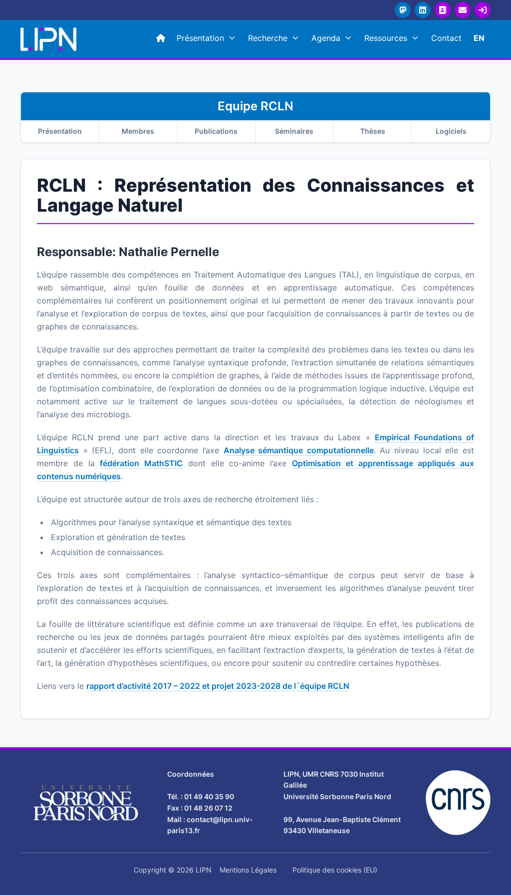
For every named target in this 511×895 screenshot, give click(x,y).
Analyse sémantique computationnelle (299, 450)
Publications (216, 131)
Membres (138, 131)
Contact (446, 38)
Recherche (267, 38)
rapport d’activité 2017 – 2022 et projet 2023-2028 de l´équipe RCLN (217, 686)
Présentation (200, 38)
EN (479, 38)
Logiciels (451, 131)
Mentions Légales (248, 870)
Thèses (372, 131)
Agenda (325, 38)
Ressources (385, 38)
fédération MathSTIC (141, 463)
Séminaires (294, 131)
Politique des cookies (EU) (334, 870)
